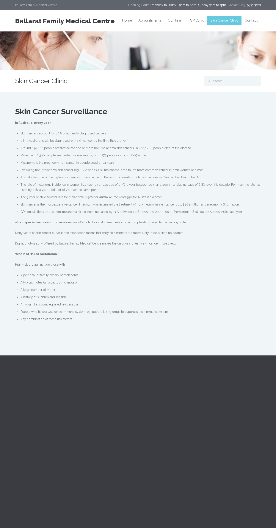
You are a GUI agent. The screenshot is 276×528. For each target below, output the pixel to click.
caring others (233, 401)
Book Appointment (169, 392)
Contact (251, 20)
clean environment (220, 411)
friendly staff (241, 421)
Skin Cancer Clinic (224, 20)
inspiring (246, 431)
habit (210, 431)
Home (127, 20)
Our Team (175, 20)
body (211, 401)
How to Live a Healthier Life (160, 450)
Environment (87, 443)
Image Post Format (154, 421)
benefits (212, 391)
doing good (215, 421)
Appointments (149, 20)
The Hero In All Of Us (156, 460)
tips (253, 441)
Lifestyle (84, 462)
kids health (214, 441)
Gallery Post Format (155, 440)
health (227, 431)
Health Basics (87, 452)
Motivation (85, 472)
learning (236, 441)
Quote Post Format (154, 431)
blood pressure (238, 391)
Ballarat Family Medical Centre (65, 21)
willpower (214, 451)
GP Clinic (197, 20)
